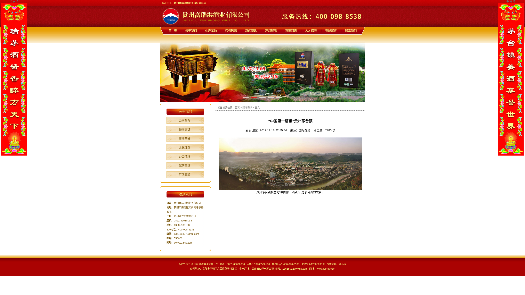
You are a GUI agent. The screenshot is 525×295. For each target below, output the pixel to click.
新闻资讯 (247, 107)
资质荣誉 (184, 138)
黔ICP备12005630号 (313, 264)
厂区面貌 (184, 174)
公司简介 (184, 120)
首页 (237, 107)
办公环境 (184, 156)
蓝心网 (342, 264)
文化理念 (184, 147)
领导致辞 (184, 129)
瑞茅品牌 (184, 165)
